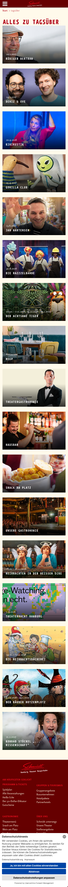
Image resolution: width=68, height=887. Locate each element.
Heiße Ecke (8, 797)
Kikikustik (15, 145)
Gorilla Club (16, 187)
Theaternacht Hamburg (24, 616)
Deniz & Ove (16, 102)
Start (5, 10)
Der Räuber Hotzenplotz (26, 702)
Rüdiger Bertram (19, 59)
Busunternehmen (45, 794)
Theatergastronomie (22, 402)
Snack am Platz (18, 488)
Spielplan (7, 789)
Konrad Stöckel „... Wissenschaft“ (23, 743)
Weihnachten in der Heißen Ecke (34, 573)
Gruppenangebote (45, 790)
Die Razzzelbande (20, 273)
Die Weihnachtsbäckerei (26, 659)
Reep (9, 359)
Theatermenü (9, 821)
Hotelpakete (42, 798)
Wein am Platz (9, 829)
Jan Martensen (17, 230)
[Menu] (4, 4)
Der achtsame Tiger (22, 316)
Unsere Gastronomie (22, 531)
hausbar (12, 445)
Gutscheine (8, 805)
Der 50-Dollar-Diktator (14, 801)
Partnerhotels (43, 802)
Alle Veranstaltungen (13, 793)
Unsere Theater (44, 825)
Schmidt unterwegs (46, 821)
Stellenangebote (44, 829)
